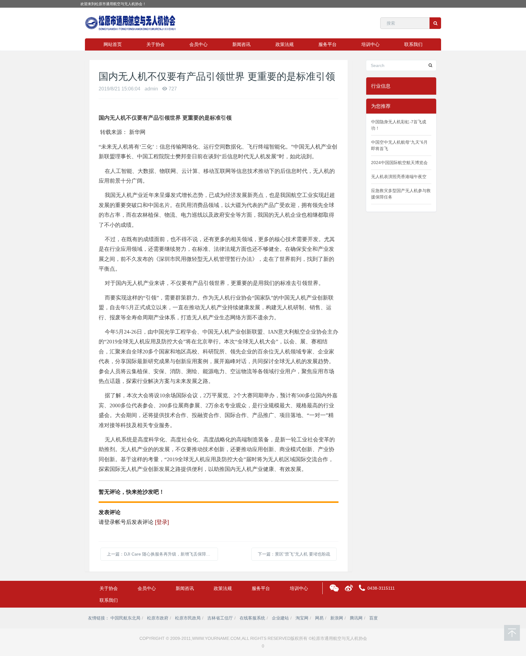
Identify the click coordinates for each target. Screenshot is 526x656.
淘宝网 (302, 618)
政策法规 (284, 44)
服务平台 (327, 44)
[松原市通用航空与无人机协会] (130, 23)
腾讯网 (356, 618)
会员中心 (198, 44)
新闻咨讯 (241, 44)
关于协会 (155, 44)
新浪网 (336, 618)
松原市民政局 (188, 618)
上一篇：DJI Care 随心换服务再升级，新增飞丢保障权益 (161, 554)
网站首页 (112, 44)
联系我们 (413, 44)
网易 (319, 618)
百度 (373, 618)
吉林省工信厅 (220, 618)
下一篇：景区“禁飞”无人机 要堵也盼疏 (294, 554)
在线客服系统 (252, 618)
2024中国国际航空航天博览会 (399, 162)
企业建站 (280, 618)
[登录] (162, 522)
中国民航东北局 (125, 618)
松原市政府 (157, 618)
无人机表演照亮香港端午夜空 (398, 176)
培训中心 (370, 44)
